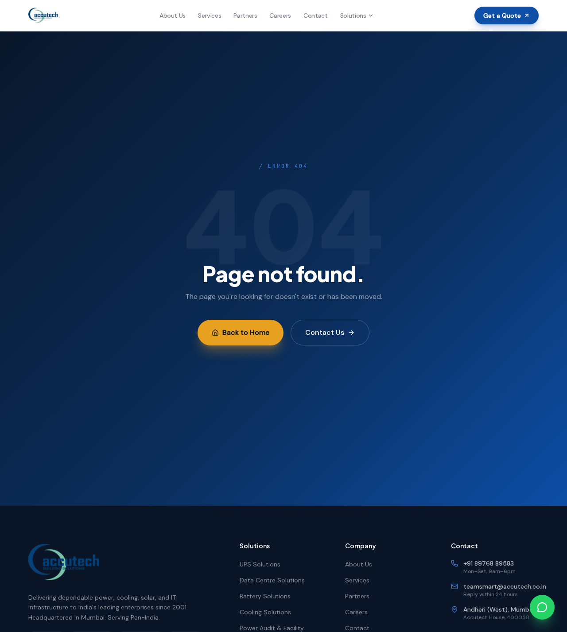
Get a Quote (502, 15)
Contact (315, 15)
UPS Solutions (260, 564)
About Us (172, 15)
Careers (280, 15)
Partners (245, 15)
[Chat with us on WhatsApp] (542, 607)
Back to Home (245, 332)
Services (209, 15)
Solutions (353, 15)
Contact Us (324, 332)
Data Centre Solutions (272, 580)
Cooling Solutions (265, 612)
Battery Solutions (265, 596)
